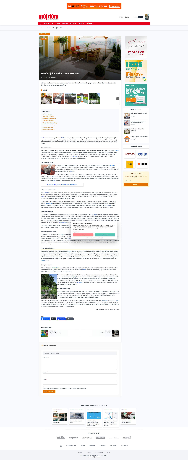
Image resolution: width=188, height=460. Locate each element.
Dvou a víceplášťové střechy (50, 123)
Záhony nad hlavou (48, 127)
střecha (47, 193)
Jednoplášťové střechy (48, 120)
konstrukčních (63, 222)
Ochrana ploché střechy (49, 125)
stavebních (49, 203)
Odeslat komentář (49, 391)
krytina (69, 251)
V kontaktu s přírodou (48, 116)
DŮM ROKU (90, 23)
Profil (80, 452)
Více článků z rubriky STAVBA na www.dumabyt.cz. (62, 185)
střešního (109, 205)
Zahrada (73, 23)
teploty (74, 277)
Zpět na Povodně (45, 33)
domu (117, 150)
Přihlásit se (136, 184)
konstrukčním (61, 138)
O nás (121, 17)
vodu (117, 300)
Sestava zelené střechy (48, 129)
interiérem (112, 165)
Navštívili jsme (48, 23)
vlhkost (43, 196)
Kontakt (88, 452)
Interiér (65, 23)
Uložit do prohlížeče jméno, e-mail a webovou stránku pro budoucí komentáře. (65, 388)
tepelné (69, 238)
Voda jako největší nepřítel (49, 118)
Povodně (49, 28)
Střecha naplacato (47, 114)
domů (84, 269)
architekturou (56, 268)
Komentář (46, 357)
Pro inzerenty (99, 452)
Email (45, 379)
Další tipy (81, 23)
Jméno (45, 372)
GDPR (108, 452)
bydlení (72, 171)
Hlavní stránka (42, 28)
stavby (54, 176)
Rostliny (79, 282)
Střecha (43, 138)
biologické (105, 300)
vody (53, 180)
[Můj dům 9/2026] (147, 17)
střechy (75, 156)
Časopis (127, 17)
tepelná (43, 260)
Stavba (58, 23)
